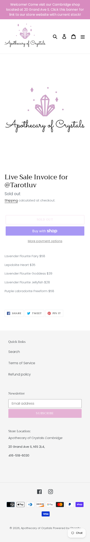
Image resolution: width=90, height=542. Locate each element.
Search (14, 351)
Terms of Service (21, 363)
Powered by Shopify (66, 528)
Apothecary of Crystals (36, 528)
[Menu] (82, 36)
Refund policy (19, 374)
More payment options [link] (45, 241)
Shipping (11, 200)
